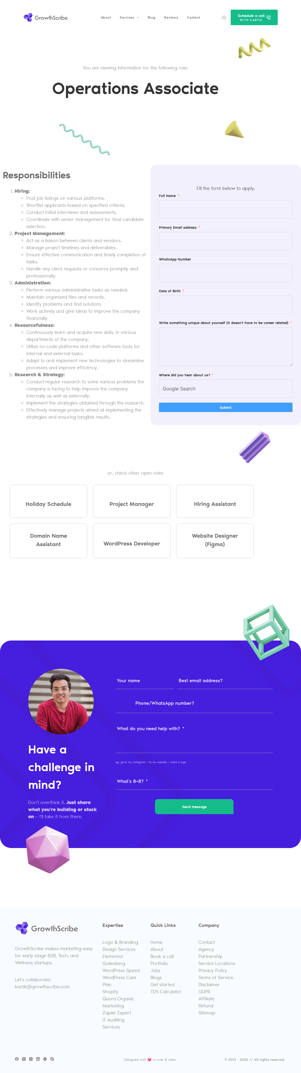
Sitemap (206, 1012)
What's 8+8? (130, 781)
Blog (151, 17)
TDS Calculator (166, 991)
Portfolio (159, 963)
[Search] (224, 17)
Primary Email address (178, 227)
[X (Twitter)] (24, 1059)
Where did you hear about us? (184, 374)
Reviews (171, 17)
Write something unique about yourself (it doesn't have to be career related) (223, 322)
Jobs (155, 970)
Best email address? (201, 680)
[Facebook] (17, 1059)
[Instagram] (31, 1059)
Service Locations (216, 963)
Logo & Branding (120, 942)
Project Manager (132, 504)
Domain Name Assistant (48, 539)
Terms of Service (215, 977)
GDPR (204, 991)
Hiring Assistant (215, 504)
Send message (194, 806)
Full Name (167, 195)
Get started (162, 984)
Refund (205, 1005)
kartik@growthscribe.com (42, 986)
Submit (226, 407)
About (106, 17)
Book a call (162, 956)
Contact (193, 17)
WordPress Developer (131, 543)
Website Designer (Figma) (215, 539)
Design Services (119, 949)
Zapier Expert (117, 1012)
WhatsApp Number (175, 259)
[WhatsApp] (45, 1059)
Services (127, 17)
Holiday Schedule (48, 504)
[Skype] (52, 1059)
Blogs (156, 977)
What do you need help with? (148, 728)
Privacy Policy (212, 970)
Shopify (110, 991)
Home (156, 942)
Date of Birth (170, 290)
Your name (128, 680)
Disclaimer (209, 984)
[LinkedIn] (38, 1059)
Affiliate (206, 998)
